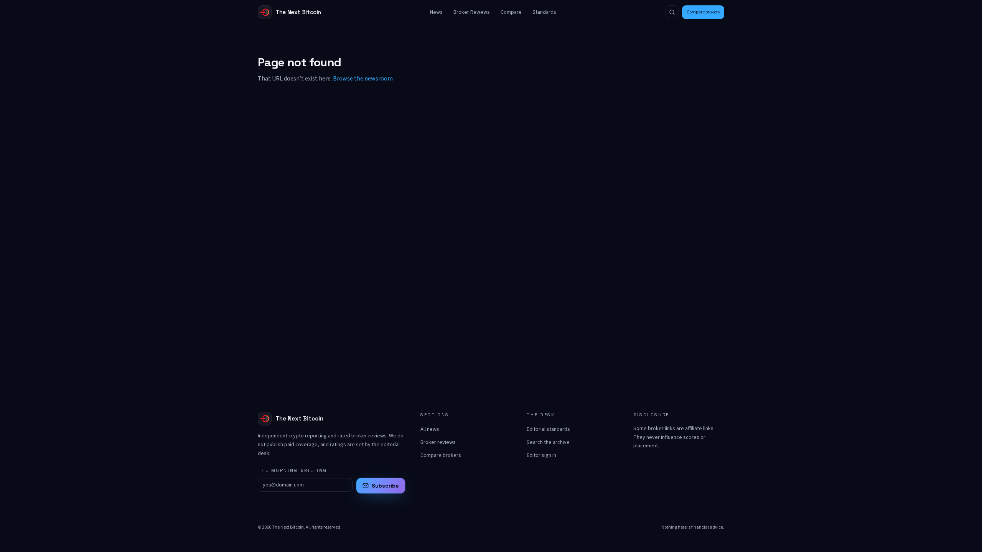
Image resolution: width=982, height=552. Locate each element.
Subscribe (385, 485)
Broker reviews (438, 442)
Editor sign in (541, 455)
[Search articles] (672, 12)
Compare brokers (703, 12)
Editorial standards (548, 429)
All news (429, 429)
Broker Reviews (471, 12)
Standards (544, 12)
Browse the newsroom (363, 78)
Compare (511, 12)
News (436, 12)
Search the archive (548, 442)
